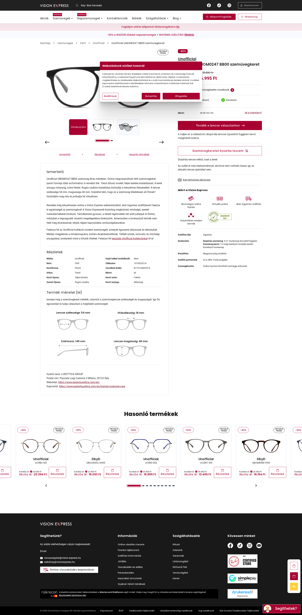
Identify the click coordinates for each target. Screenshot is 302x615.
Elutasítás (151, 96)
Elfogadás (181, 96)
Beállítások (110, 96)
